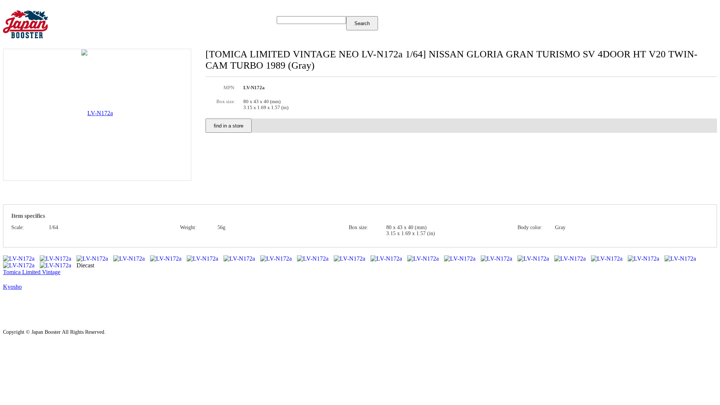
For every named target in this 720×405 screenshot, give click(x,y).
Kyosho (12, 287)
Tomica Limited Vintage (31, 272)
